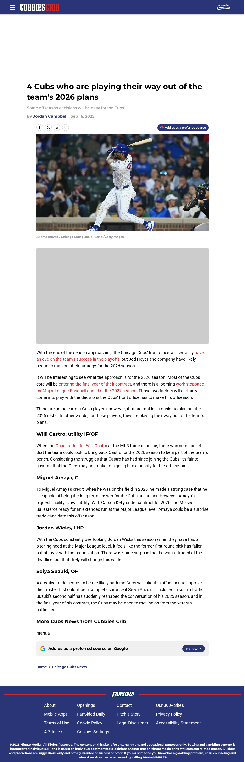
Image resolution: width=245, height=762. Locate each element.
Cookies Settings (93, 731)
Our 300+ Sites (170, 705)
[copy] (65, 127)
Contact (124, 705)
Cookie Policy (89, 722)
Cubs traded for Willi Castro (81, 445)
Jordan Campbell (50, 116)
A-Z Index (53, 731)
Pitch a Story (129, 714)
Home (41, 667)
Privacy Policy (169, 714)
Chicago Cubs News (69, 667)
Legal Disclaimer (132, 722)
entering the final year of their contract (95, 383)
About (50, 705)
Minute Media (30, 744)
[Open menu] (12, 7)
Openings (86, 705)
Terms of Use (56, 722)
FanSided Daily (91, 714)
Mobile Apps (56, 714)
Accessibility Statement (178, 722)
